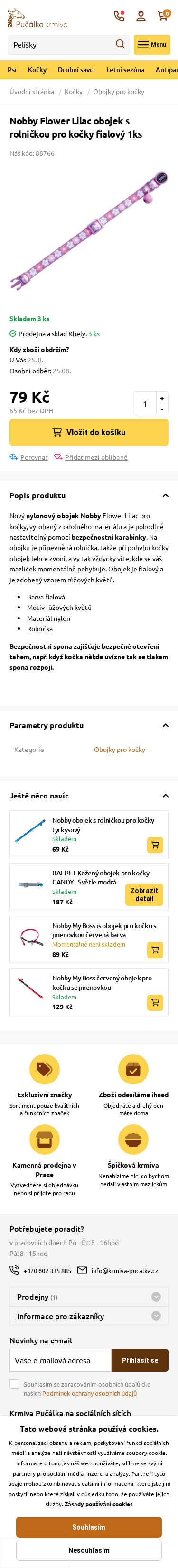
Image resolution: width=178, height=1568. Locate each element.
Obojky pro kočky (118, 91)
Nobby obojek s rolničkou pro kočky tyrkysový (103, 825)
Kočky (37, 69)
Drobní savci (76, 69)
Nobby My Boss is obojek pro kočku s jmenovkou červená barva (104, 930)
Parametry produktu (46, 725)
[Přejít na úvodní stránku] (37, 16)
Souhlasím (88, 1527)
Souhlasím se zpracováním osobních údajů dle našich (87, 1388)
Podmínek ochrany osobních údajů (89, 1393)
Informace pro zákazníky (60, 1316)
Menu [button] (158, 44)
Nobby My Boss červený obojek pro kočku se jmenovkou (102, 982)
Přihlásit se (140, 1360)
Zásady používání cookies (99, 1504)
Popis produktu (37, 495)
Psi (12, 69)
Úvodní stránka (32, 91)
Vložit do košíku (96, 432)
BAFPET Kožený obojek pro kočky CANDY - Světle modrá (101, 877)
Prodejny (37, 1296)
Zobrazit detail (144, 894)
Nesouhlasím (89, 1550)
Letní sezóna (125, 69)
